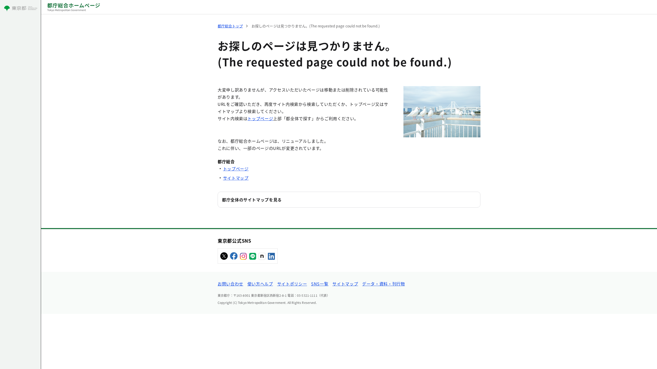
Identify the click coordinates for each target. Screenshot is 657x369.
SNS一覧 (319, 284)
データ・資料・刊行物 (383, 284)
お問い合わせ (230, 284)
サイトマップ (236, 178)
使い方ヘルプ (260, 284)
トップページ (260, 118)
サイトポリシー (292, 284)
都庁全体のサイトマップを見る (252, 200)
